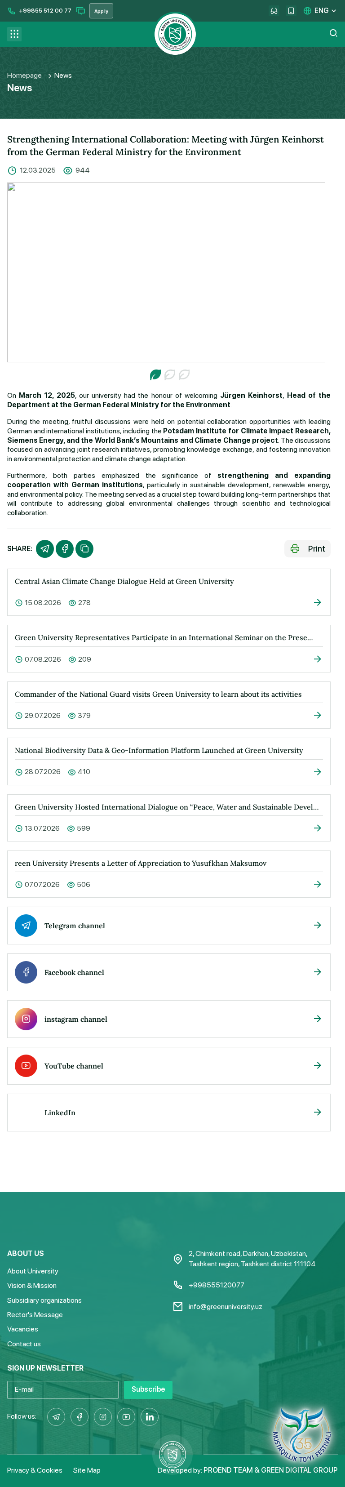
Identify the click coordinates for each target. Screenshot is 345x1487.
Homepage (24, 75)
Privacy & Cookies (34, 1470)
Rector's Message (35, 1314)
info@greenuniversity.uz (225, 1306)
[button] (154, 374)
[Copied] (84, 549)
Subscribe (148, 1389)
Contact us (24, 1344)
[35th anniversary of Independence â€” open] (302, 1438)
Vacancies (22, 1329)
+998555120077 (216, 1285)
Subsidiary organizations (44, 1300)
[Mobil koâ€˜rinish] (291, 11)
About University (32, 1271)
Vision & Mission (32, 1285)
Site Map (87, 1470)
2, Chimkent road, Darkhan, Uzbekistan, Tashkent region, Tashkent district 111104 (252, 1258)
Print (316, 548)
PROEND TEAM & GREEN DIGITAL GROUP (270, 1470)
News (63, 75)
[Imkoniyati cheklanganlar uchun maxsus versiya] (274, 11)
